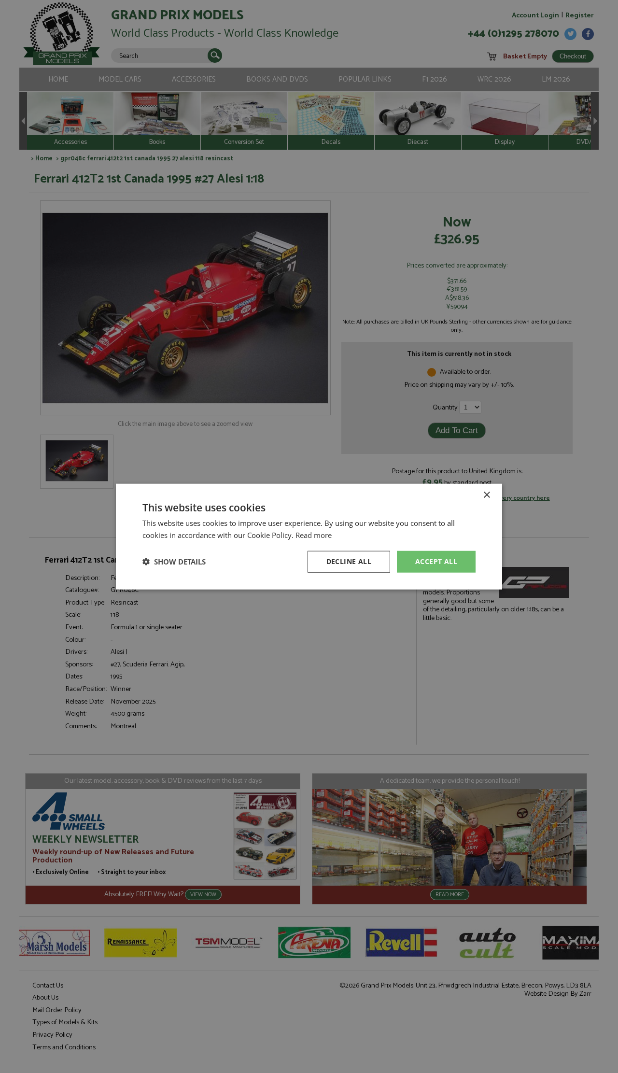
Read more (313, 535)
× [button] (486, 495)
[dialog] (309, 536)
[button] (174, 561)
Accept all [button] (436, 561)
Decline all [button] (348, 561)
